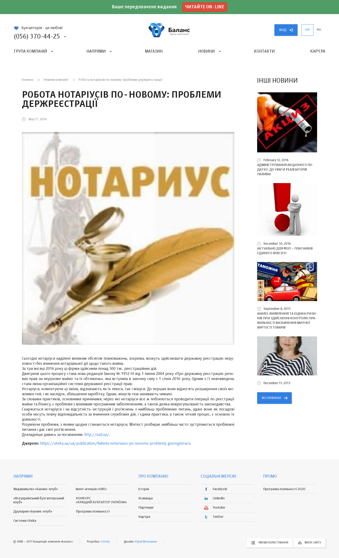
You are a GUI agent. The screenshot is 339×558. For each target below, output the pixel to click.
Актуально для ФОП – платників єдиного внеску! (285, 251)
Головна (27, 79)
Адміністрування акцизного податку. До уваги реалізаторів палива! (285, 169)
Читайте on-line (204, 7)
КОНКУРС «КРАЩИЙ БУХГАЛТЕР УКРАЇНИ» (101, 500)
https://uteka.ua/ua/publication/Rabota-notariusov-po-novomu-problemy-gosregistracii (115, 444)
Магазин (154, 51)
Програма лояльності (93, 511)
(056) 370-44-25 (37, 36)
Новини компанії (56, 79)
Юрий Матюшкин (146, 541)
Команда (145, 498)
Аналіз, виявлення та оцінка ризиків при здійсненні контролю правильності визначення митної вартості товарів (287, 320)
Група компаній (30, 51)
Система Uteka (24, 520)
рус (319, 30)
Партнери (145, 507)
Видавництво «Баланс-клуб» (35, 489)
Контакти (264, 51)
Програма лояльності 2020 (284, 489)
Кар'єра (317, 51)
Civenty (105, 541)
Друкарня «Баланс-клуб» (32, 511)
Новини (206, 51)
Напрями (96, 51)
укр (307, 30)
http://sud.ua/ (96, 435)
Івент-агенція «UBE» (91, 489)
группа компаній (169, 30)
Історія (143, 489)
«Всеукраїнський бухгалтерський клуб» (38, 500)
